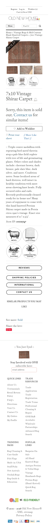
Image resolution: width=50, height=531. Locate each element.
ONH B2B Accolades (30, 418)
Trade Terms (31, 402)
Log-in (22, 9)
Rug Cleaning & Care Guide (14, 453)
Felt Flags (12, 458)
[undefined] (24, 52)
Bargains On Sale (31, 453)
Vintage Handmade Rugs (33, 474)
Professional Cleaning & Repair (31, 409)
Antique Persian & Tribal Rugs (33, 467)
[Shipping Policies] (24, 278)
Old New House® (32, 508)
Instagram (28, 3)
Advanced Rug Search (32, 433)
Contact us (23, 115)
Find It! (26, 26)
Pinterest (23, 3)
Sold (20, 319)
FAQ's (10, 400)
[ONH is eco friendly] (24, 502)
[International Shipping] (24, 285)
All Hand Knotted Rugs (31, 460)
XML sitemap (25, 512)
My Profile (12, 420)
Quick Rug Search (30, 489)
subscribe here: (24, 365)
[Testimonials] (24, 270)
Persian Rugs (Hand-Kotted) (32, 482)
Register (14, 9)
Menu (10, 26)
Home (9, 32)
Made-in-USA (14, 462)
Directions (12, 404)
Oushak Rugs (13, 474)
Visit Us (11, 408)
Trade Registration (31, 396)
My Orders (12, 416)
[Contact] (24, 292)
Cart (24, 12)
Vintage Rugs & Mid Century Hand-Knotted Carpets (23, 33)
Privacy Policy (24, 515)
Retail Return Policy (13, 394)
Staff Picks (12, 466)
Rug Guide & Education (13, 480)
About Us (11, 385)
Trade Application (31, 389)
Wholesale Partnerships (31, 425)
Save (9, 330)
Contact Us (12, 412)
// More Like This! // (30, 137)
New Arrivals (13, 470)
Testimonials (13, 389)
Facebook (19, 3)
